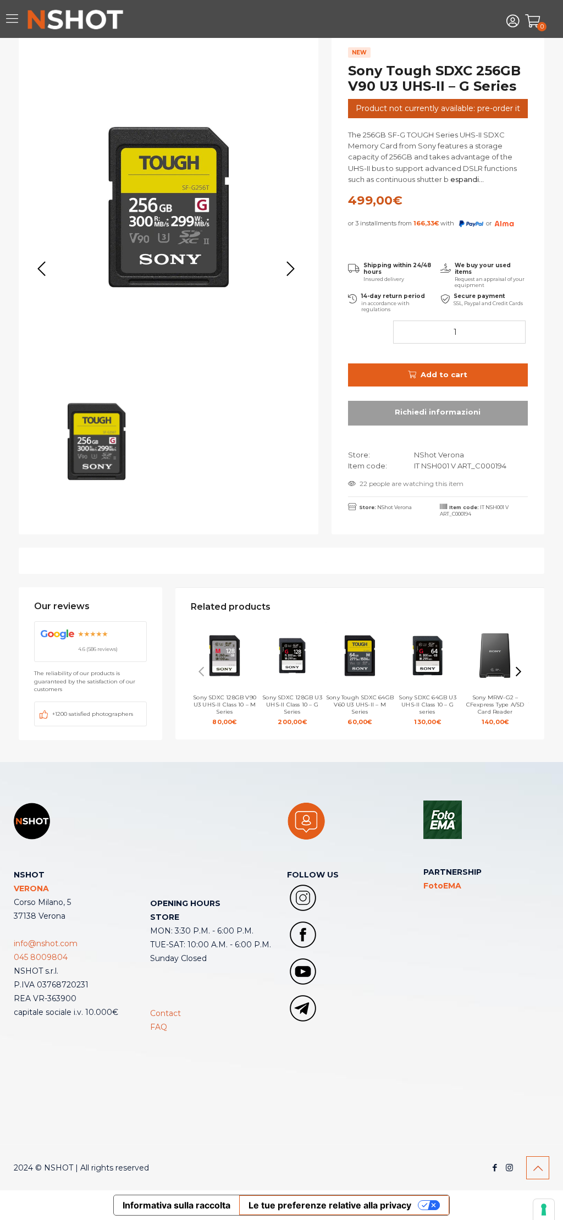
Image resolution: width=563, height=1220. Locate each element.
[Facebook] (494, 1167)
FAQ (158, 1027)
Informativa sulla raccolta (176, 1205)
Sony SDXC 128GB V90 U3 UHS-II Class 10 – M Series (224, 710)
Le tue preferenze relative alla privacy (330, 1205)
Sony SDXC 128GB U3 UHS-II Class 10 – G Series (292, 710)
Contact (165, 1013)
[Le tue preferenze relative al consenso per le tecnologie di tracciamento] (543, 1209)
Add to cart (444, 374)
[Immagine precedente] (41, 268)
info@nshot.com (46, 943)
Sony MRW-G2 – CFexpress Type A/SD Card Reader (495, 710)
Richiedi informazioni (438, 413)
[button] (518, 671)
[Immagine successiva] (290, 268)
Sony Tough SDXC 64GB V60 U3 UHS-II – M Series (360, 710)
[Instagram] (509, 1167)
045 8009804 (41, 957)
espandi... (466, 179)
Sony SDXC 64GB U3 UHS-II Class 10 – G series (427, 710)
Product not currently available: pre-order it (438, 108)
